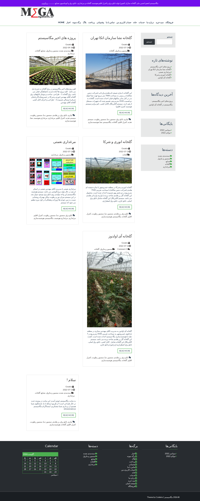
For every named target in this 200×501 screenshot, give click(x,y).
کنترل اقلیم (60, 118)
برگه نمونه (76, 22)
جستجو (170, 37)
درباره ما (150, 22)
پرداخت (91, 22)
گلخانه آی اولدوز (120, 236)
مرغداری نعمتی (64, 141)
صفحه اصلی (130, 483)
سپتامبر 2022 (165, 130)
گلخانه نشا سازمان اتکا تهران (111, 38)
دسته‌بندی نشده (65, 51)
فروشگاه (169, 22)
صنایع (43, 51)
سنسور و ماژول (52, 51)
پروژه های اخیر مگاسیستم (57, 38)
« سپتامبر (54, 475)
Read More (68, 108)
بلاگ (84, 22)
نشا (31, 118)
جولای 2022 (166, 133)
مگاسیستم (107, 122)
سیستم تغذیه (71, 118)
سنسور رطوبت (36, 115)
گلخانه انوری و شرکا (117, 141)
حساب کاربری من (123, 22)
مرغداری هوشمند (40, 118)
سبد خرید (160, 22)
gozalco (68, 44)
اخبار (68, 22)
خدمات (142, 22)
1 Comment (122, 249)
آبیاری (70, 115)
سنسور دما (47, 115)
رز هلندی (56, 115)
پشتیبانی (100, 22)
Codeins (159, 497)
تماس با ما (110, 22)
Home (61, 22)
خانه (135, 22)
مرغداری (71, 53)
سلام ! (71, 380)
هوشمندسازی (70, 121)
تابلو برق (63, 115)
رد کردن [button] (45, 3)
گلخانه (37, 51)
